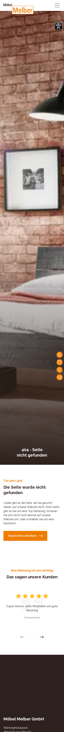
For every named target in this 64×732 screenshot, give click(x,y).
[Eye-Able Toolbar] (58, 26)
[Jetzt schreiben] (59, 355)
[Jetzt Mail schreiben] (59, 377)
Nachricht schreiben (22, 535)
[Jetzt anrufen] (59, 370)
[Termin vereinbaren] (59, 362)
